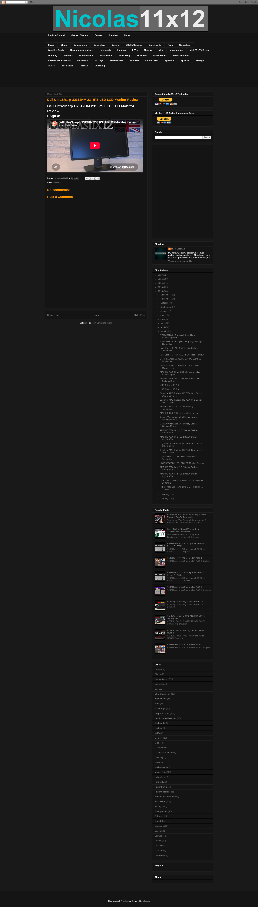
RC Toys (99, 60)
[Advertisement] (99, 79)
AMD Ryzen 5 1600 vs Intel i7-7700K (184, 558)
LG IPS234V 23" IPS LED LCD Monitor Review (182, 463)
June (163, 319)
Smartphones (116, 60)
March (164, 331)
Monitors (68, 55)
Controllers (99, 45)
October (165, 303)
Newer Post (53, 315)
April (163, 327)
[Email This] (86, 178)
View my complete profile (180, 261)
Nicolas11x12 (178, 249)
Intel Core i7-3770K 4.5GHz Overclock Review (182, 355)
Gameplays (185, 45)
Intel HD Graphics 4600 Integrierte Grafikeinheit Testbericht (183, 530)
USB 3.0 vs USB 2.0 (169, 385)
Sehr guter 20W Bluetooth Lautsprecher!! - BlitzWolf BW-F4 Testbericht (187, 515)
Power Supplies (181, 55)
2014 (160, 287)
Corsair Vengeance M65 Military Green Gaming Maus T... (178, 418)
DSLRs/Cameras (134, 45)
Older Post (139, 315)
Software (134, 60)
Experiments (155, 45)
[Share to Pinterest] (98, 178)
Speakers (169, 60)
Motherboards (86, 55)
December (166, 295)
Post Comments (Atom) (102, 323)
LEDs (135, 50)
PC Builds (142, 55)
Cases (51, 45)
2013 (160, 291)
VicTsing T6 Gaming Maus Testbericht (185, 601)
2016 (160, 279)
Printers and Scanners (59, 60)
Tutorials (83, 65)
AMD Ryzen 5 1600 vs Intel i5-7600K (184, 587)
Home (127, 35)
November (166, 299)
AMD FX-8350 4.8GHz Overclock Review (179, 413)
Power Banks (160, 55)
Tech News (67, 65)
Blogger (146, 901)
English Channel (56, 35)
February (165, 494)
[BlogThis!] (89, 178)
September (166, 307)
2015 (160, 283)
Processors (83, 60)
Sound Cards (152, 60)
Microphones (176, 50)
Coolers (115, 45)
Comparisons (80, 45)
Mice (161, 50)
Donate (98, 35)
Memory (148, 50)
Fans (170, 45)
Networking (124, 55)
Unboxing (100, 65)
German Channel (79, 35)
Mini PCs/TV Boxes (199, 50)
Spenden (113, 35)
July (163, 315)
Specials (185, 60)
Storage (200, 60)
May (163, 323)
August (164, 311)
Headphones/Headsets (81, 50)
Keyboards (105, 50)
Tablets (52, 65)
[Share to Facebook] (95, 178)
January (165, 498)
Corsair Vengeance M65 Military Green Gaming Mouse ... (178, 425)
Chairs (64, 45)
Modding (52, 55)
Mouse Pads (106, 55)
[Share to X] (92, 178)
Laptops (121, 50)
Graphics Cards (56, 50)
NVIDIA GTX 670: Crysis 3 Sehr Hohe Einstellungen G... (177, 336)
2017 (160, 275)
